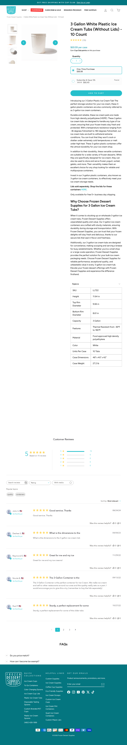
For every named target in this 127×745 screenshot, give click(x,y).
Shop (24, 10)
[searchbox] (15, 483)
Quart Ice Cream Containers (52, 714)
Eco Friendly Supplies (54, 691)
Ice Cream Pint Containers (51, 707)
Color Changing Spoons (33, 689)
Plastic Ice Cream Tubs (33, 698)
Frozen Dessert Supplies (14, 17)
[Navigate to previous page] (51, 630)
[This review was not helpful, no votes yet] (118, 523)
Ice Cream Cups (30, 681)
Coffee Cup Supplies (54, 687)
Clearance (37, 10)
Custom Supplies (52, 679)
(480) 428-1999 (30, 722)
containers (20, 494)
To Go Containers (31, 685)
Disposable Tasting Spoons (31, 703)
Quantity (76, 56)
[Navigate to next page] (75, 630)
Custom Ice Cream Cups (53, 700)
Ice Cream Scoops (53, 695)
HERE (84, 189)
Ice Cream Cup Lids (32, 693)
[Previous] (23, 42)
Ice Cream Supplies (53, 683)
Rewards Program (72, 10)
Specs (75, 284)
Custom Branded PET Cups (32, 710)
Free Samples (90, 10)
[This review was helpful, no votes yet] (113, 523)
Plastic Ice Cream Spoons (31, 717)
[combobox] (40, 483)
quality (10, 494)
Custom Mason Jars (53, 720)
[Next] (55, 42)
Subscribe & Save (53, 10)
